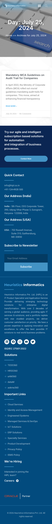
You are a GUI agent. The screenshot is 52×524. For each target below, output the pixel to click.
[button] (39, 5)
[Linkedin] (6, 341)
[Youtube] (26, 341)
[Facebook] (13, 341)
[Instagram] (19, 341)
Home (9, 35)
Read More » (11, 106)
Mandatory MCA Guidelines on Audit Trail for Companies (25, 76)
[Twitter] (32, 341)
